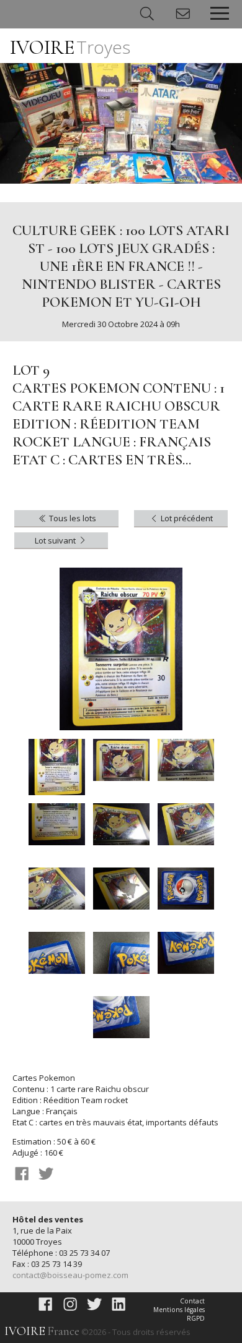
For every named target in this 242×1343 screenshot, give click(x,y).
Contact (192, 1301)
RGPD (196, 1318)
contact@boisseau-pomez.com (70, 1275)
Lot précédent (186, 518)
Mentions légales (179, 1309)
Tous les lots (71, 518)
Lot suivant (56, 540)
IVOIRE (70, 47)
